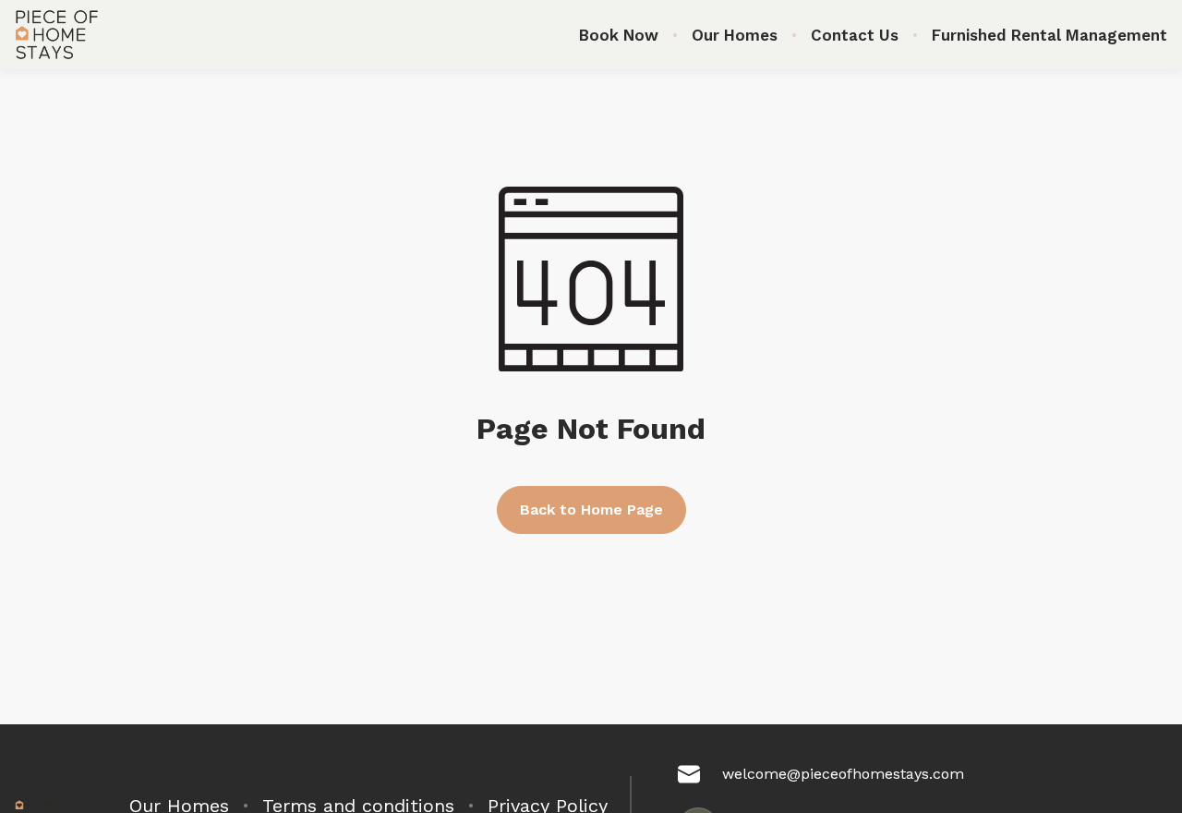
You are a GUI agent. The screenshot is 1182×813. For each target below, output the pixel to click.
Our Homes (735, 35)
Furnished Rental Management (1049, 35)
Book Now (618, 35)
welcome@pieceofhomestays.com (843, 774)
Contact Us (855, 35)
